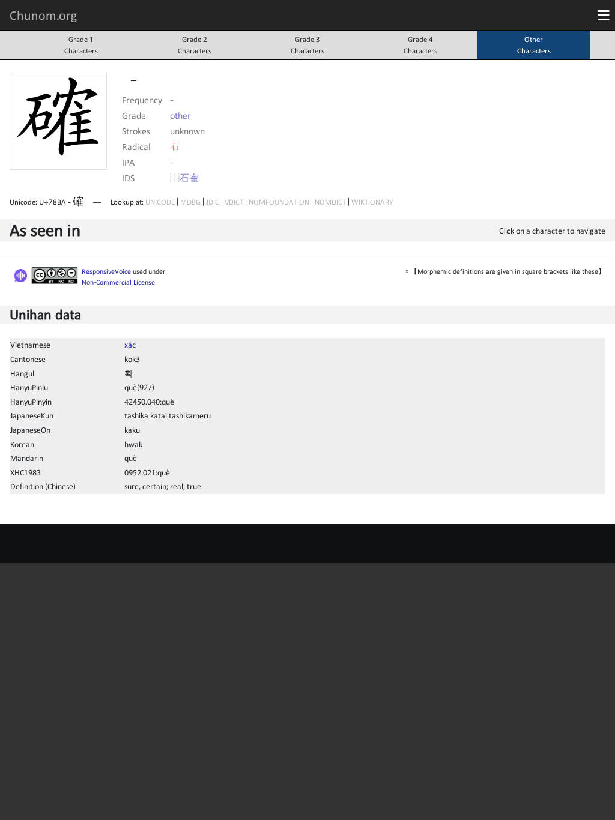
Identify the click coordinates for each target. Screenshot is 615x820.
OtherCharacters (534, 45)
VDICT (234, 202)
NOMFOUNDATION (279, 202)
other (180, 115)
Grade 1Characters (81, 45)
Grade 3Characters (307, 45)
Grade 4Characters (420, 45)
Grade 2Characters (194, 45)
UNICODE (160, 202)
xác (130, 344)
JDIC (212, 202)
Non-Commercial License (118, 282)
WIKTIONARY (372, 202)
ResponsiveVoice (106, 271)
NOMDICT (330, 202)
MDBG (190, 202)
